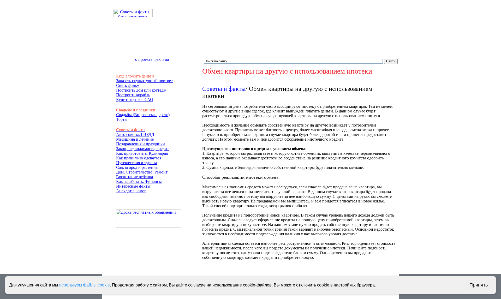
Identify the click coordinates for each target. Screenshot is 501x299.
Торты (121, 119)
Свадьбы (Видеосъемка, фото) (143, 114)
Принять (478, 285)
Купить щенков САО (134, 99)
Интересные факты (133, 186)
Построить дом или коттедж (141, 90)
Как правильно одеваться (138, 158)
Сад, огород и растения (137, 167)
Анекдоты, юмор (131, 191)
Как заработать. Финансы (139, 181)
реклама (161, 59)
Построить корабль (133, 95)
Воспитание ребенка (134, 177)
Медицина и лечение (135, 139)
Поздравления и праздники (140, 144)
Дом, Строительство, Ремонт (142, 172)
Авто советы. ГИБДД (135, 134)
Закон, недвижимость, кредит (142, 148)
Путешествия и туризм (136, 162)
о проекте (143, 59)
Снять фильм (127, 85)
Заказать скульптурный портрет (144, 81)
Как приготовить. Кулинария (142, 153)
